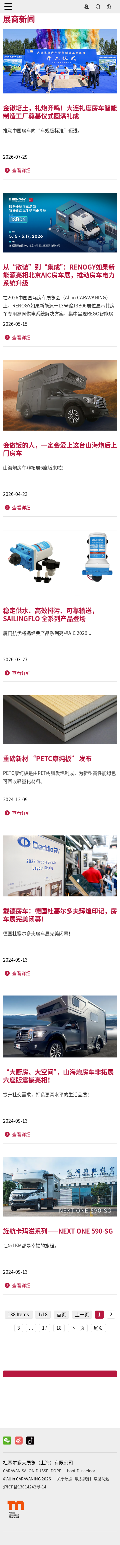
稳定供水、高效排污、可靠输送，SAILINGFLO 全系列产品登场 (50, 614)
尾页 (98, 1328)
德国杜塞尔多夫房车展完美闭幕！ (38, 933)
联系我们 (83, 1479)
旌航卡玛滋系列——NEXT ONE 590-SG (58, 1231)
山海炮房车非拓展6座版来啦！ (34, 467)
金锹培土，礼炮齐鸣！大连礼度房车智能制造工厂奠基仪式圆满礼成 (60, 112)
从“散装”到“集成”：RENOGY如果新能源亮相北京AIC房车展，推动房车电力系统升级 (59, 275)
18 (59, 1328)
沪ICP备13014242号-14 (24, 1487)
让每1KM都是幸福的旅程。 (31, 1245)
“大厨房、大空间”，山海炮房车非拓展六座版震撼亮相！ (58, 1076)
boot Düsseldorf (82, 1471)
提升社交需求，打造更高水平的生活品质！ (47, 1094)
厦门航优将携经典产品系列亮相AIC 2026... (47, 633)
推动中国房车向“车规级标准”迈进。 (42, 130)
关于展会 (65, 1479)
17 (44, 1328)
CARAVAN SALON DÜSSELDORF (32, 1471)
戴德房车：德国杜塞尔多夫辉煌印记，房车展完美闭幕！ (60, 915)
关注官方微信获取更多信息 (64, 1414)
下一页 (78, 1328)
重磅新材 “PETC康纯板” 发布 (47, 758)
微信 (60, 1402)
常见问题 (101, 1479)
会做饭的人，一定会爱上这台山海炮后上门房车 (60, 449)
